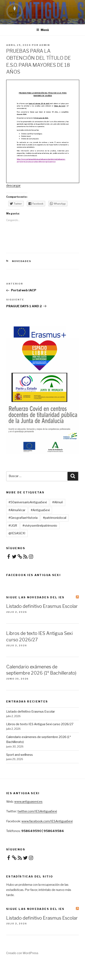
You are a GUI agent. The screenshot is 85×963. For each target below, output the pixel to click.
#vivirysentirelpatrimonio (39, 525)
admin (44, 45)
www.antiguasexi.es (28, 801)
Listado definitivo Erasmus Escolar (42, 606)
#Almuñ (57, 502)
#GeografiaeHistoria (23, 518)
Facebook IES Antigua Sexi (33, 575)
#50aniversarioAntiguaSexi (27, 502)
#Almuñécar (16, 510)
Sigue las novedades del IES (35, 597)
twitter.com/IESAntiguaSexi (37, 811)
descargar (13, 185)
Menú (45, 30)
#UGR (12, 525)
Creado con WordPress (22, 953)
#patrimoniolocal (54, 518)
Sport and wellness (19, 755)
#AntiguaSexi (40, 510)
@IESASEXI (16, 533)
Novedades (21, 261)
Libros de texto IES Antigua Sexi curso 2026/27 (39, 724)
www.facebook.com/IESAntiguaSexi (47, 821)
